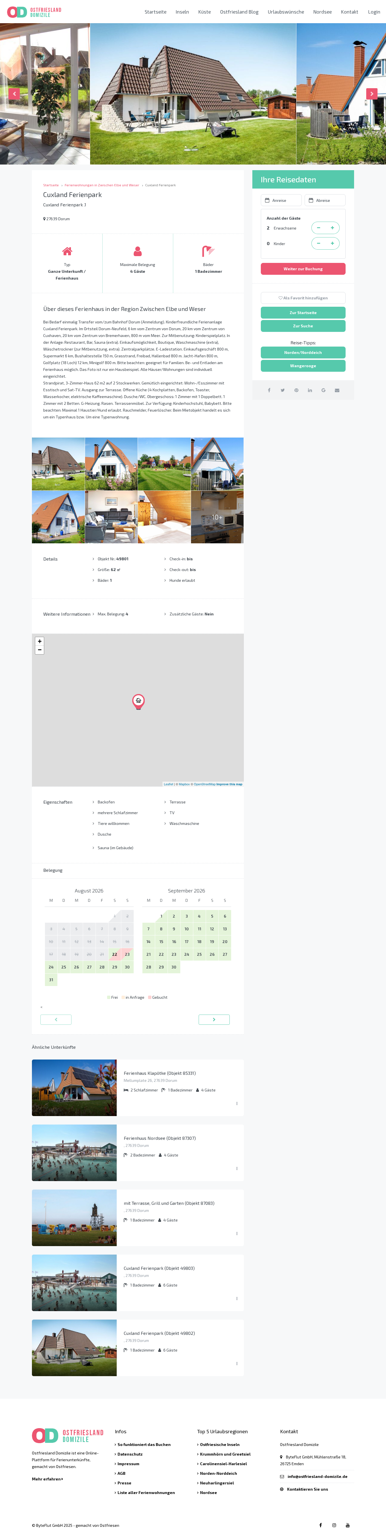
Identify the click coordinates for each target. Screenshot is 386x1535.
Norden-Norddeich (218, 1473)
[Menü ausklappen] (237, 1103)
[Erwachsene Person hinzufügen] (333, 228)
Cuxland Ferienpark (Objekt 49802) (159, 1333)
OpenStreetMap (205, 784)
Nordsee (322, 11)
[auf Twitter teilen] (282, 390)
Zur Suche (303, 325)
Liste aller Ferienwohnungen (146, 1492)
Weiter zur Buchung (303, 268)
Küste (204, 11)
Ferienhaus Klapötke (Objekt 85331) (160, 1073)
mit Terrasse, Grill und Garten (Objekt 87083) (169, 1203)
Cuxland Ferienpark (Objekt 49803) (159, 1268)
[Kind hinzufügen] (333, 243)
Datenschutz (130, 1454)
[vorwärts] (214, 1020)
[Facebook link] (320, 1525)
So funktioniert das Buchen (144, 1444)
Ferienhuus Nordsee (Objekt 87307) (160, 1138)
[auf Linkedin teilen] (309, 390)
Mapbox (184, 784)
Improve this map (229, 784)
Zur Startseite (303, 312)
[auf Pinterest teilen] (296, 390)
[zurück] (55, 1020)
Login (374, 11)
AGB (121, 1473)
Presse (124, 1482)
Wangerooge (303, 365)
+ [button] (40, 641)
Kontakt (349, 11)
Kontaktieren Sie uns (307, 1489)
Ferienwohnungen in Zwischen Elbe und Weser (102, 185)
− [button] (40, 649)
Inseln (182, 11)
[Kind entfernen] (318, 243)
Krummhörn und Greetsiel (225, 1454)
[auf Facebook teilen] (269, 390)
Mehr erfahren (47, 1478)
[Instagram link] (334, 1525)
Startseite (155, 11)
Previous (14, 94)
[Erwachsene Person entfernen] (318, 228)
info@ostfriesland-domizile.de (318, 1476)
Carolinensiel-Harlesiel (223, 1463)
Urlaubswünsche (286, 11)
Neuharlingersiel (217, 1482)
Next (372, 94)
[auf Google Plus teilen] (323, 390)
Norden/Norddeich (303, 352)
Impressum (128, 1463)
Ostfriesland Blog (239, 11)
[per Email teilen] (337, 390)
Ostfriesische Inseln (220, 1444)
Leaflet (168, 784)
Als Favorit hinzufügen (305, 297)
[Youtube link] (347, 1525)
